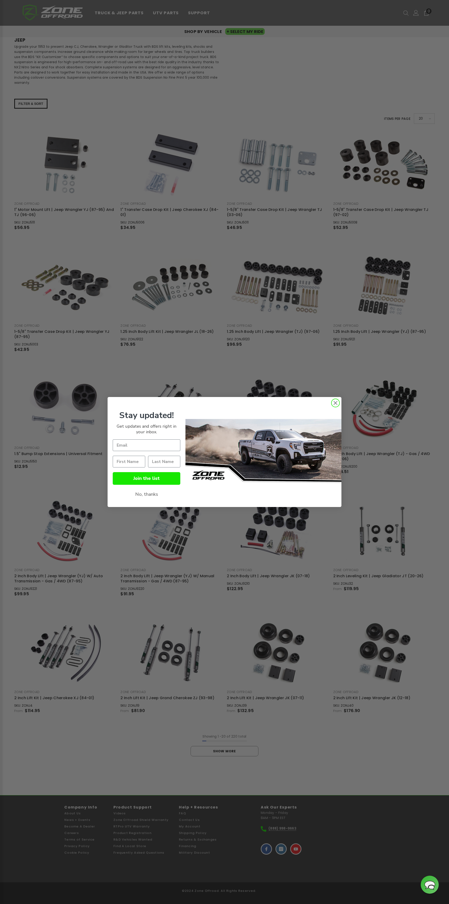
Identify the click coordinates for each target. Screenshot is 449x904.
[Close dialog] (335, 403)
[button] (430, 885)
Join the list (146, 478)
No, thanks (146, 494)
